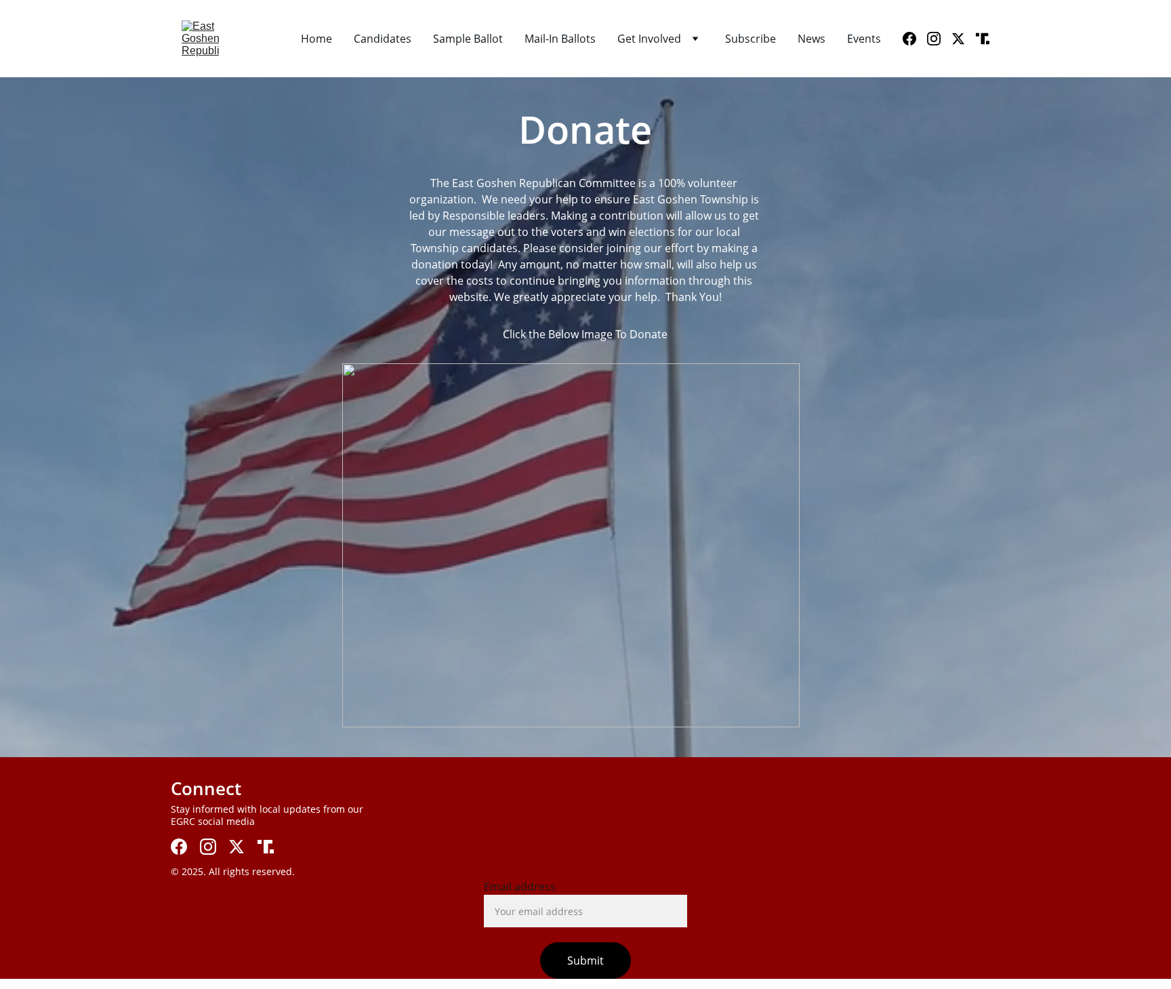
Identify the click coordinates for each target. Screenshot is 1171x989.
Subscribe (750, 38)
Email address (520, 886)
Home (316, 38)
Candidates (382, 38)
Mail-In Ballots (560, 38)
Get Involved (649, 38)
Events (864, 38)
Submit (585, 960)
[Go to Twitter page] (963, 38)
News (811, 38)
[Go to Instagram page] (939, 38)
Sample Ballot (468, 38)
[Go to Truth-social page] (982, 38)
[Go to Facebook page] (915, 38)
